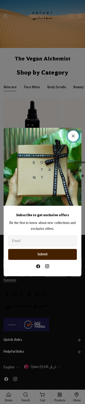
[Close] (73, 135)
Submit (42, 254)
